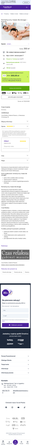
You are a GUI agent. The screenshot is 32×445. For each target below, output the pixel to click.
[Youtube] (18, 407)
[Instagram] (12, 407)
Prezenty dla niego (7, 272)
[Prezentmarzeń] (7, 7)
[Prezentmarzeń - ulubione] (27, 7)
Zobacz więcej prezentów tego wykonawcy (12, 265)
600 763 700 (5, 391)
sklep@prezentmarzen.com (20, 391)
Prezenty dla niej (18, 272)
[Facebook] (6, 407)
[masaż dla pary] (15, 31)
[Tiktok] (24, 407)
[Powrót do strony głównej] (1, 13)
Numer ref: (21, 101)
